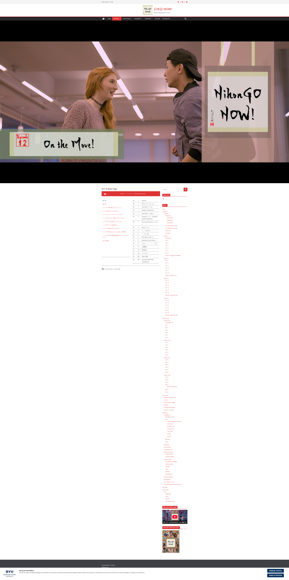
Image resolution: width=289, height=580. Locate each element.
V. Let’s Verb (170, 431)
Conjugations (167, 415)
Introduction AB (169, 322)
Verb (166, 419)
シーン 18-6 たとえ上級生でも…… (111, 225)
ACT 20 (167, 302)
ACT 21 (167, 305)
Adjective (167, 439)
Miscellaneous (168, 474)
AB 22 (166, 384)
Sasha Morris (170, 217)
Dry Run (166, 400)
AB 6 (166, 337)
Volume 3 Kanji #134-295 (171, 295)
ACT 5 (166, 250)
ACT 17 (167, 290)
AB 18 (166, 372)
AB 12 (166, 355)
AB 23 (166, 389)
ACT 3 (166, 245)
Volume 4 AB (167, 375)
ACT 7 (166, 260)
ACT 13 (167, 280)
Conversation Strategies (171, 461)
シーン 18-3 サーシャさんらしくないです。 (113, 214)
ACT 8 (166, 263)
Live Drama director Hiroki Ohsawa (172, 484)
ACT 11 (167, 270)
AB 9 (166, 347)
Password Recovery (170, 501)
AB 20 (166, 379)
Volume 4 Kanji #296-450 (171, 315)
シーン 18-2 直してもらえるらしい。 (111, 211)
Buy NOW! (157, 18)
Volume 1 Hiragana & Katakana (173, 255)
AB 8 (166, 345)
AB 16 (166, 367)
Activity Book (126, 18)
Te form (169, 434)
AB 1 (166, 325)
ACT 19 (167, 300)
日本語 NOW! (163, 9)
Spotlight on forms (169, 417)
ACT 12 (167, 273)
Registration (168, 494)
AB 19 (166, 377)
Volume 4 (166, 298)
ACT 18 (167, 292)
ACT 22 (167, 307)
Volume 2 (166, 258)
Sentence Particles (169, 456)
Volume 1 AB (167, 320)
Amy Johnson (170, 222)
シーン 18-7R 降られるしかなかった (111, 228)
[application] (174, 517)
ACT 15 (167, 285)
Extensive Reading (168, 477)
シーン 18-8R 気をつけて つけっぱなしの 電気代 (114, 232)
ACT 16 (167, 287)
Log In (166, 496)
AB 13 (166, 359)
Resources (148, 18)
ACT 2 (166, 243)
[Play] (164, 522)
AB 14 (166, 362)
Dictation (166, 405)
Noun (166, 441)
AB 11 (166, 352)
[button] (119, 19)
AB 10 (166, 350)
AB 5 (166, 335)
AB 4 (166, 332)
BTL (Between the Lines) (171, 228)
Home (109, 18)
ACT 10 (167, 268)
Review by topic (167, 459)
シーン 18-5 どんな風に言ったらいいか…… (113, 221)
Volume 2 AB (167, 340)
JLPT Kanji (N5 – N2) (169, 482)
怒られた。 (105, 204)
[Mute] (183, 522)
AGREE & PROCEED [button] (275, 575)
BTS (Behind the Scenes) (171, 225)
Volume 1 (166, 236)
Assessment (137, 18)
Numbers (167, 471)
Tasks (166, 469)
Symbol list (168, 230)
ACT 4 (166, 248)
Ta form (169, 436)
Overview (166, 213)
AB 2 (166, 327)
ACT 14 (167, 282)
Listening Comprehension (170, 397)
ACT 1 (166, 240)
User (165, 492)
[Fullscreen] (185, 522)
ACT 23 (167, 310)
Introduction (168, 238)
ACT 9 (166, 265)
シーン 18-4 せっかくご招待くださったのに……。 (114, 218)
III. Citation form (171, 426)
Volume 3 (166, 278)
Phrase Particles (169, 454)
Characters (168, 215)
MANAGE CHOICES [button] (275, 571)
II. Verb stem (170, 424)
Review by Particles (168, 452)
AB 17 (166, 369)
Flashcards (166, 444)
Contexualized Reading (169, 402)
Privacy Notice (106, 565)
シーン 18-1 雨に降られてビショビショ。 (112, 207)
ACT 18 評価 (106, 240)
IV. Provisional (170, 429)
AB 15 (166, 364)
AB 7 (166, 342)
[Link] (103, 19)
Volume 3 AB (167, 357)
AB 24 (166, 392)
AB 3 (166, 330)
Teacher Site (166, 18)
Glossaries (167, 233)
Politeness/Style (169, 464)
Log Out (167, 499)
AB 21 (166, 382)
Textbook (116, 18)
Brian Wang (169, 220)
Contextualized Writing (169, 407)
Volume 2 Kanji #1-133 (170, 275)
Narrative (167, 466)
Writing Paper (167, 479)
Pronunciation (167, 447)
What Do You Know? (172, 386)
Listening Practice (168, 449)
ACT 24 (167, 312)
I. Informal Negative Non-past (174, 421)
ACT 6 (166, 253)
